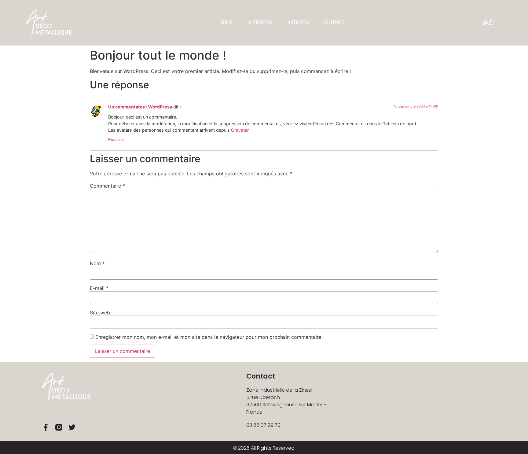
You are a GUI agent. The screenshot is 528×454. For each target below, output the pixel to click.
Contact (334, 22)
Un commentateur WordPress (140, 106)
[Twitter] (71, 427)
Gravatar (239, 130)
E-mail (99, 288)
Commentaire (107, 185)
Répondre (115, 139)
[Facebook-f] (45, 427)
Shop (226, 22)
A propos (260, 22)
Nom (97, 263)
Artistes (298, 22)
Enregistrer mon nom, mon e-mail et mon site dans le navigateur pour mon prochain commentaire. (209, 337)
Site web (100, 312)
